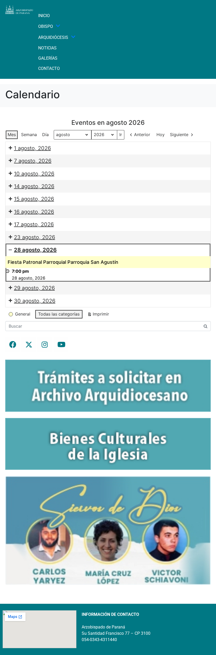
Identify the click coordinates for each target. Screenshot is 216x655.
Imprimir (98, 315)
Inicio (44, 15)
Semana (29, 134)
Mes (12, 134)
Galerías (47, 58)
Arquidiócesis (53, 37)
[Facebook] (12, 344)
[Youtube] (60, 344)
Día (45, 134)
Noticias (47, 47)
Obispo (45, 26)
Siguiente (179, 134)
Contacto (49, 68)
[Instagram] (44, 344)
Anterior (142, 134)
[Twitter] (28, 344)
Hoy (160, 134)
